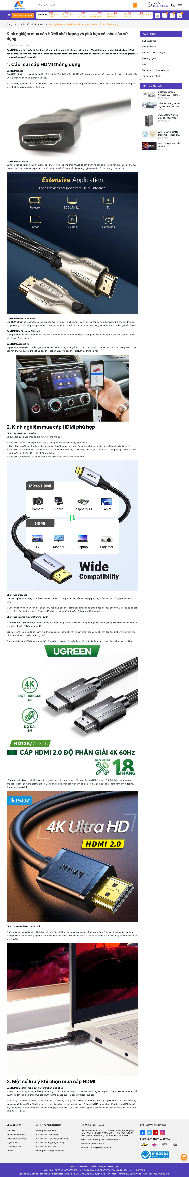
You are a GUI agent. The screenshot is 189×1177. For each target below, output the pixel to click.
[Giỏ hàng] (179, 15)
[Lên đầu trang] (184, 1164)
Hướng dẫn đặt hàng (46, 1130)
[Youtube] (155, 1132)
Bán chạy (42, 14)
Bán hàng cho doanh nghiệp (155, 70)
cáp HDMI (42, 64)
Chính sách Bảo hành (46, 1146)
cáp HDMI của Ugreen (32, 641)
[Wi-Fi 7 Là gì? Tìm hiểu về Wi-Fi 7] (149, 146)
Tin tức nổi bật (152, 85)
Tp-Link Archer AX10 (96, 15)
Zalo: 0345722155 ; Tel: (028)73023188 (100, 1139)
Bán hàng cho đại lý (151, 76)
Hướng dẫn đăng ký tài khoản (50, 1150)
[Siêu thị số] (20, 5)
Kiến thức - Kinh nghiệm (153, 52)
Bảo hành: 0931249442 (92, 1143)
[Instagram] (162, 1132)
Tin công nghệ (149, 58)
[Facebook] (142, 1132)
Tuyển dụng (12, 1142)
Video (144, 64)
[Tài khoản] (157, 15)
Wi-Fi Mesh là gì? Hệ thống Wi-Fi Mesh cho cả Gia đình (168, 135)
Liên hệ (10, 1150)
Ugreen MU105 (127, 15)
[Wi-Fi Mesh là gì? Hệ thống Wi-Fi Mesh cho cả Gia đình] (149, 134)
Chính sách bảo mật (16, 1138)
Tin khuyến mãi (149, 41)
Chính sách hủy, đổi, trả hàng (50, 1142)
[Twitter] (149, 1132)
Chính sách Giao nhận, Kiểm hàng (52, 1138)
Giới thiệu (11, 1130)
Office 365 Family (67, 15)
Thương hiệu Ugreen (18, 622)
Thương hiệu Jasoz (18, 780)
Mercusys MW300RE (112, 15)
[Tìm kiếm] (135, 5)
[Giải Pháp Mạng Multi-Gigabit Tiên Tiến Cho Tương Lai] (149, 105)
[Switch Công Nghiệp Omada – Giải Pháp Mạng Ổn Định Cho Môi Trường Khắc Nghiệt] (149, 120)
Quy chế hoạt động (16, 1134)
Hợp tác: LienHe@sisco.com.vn (96, 1147)
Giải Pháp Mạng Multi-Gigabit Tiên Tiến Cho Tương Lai (169, 106)
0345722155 (160, 5)
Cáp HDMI (12, 74)
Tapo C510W (81, 15)
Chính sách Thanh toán (47, 1134)
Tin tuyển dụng (149, 46)
